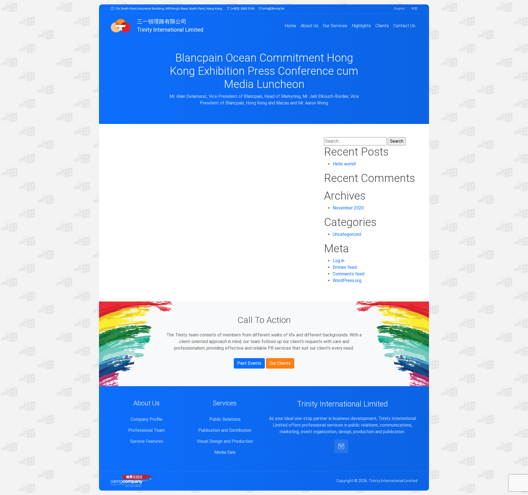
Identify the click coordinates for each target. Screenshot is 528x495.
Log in (338, 260)
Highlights (361, 25)
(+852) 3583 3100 (242, 8)
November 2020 (348, 208)
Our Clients (280, 363)
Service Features (146, 441)
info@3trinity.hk (273, 8)
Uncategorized (347, 234)
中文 (414, 8)
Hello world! (344, 164)
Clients (382, 25)
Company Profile (147, 419)
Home (290, 25)
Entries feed (345, 267)
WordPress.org (347, 280)
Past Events (249, 363)
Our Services (335, 25)
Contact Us (404, 25)
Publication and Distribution (224, 430)
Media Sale (225, 452)
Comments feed (348, 273)
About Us (309, 25)
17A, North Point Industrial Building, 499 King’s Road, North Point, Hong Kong (168, 8)
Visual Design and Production (225, 441)
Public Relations (225, 419)
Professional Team (146, 430)
